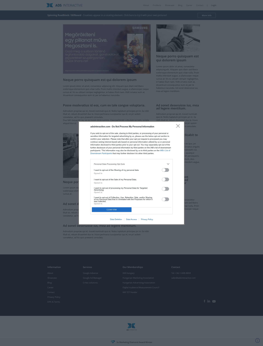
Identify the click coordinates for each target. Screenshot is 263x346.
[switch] (165, 170)
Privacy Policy (147, 219)
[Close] (178, 126)
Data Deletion (116, 219)
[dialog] (131, 173)
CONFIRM (112, 210)
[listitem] (131, 164)
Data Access (131, 219)
